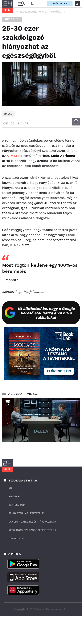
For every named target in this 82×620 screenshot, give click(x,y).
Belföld (12, 19)
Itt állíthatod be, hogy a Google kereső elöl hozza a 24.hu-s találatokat (46, 313)
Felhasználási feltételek (26, 513)
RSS (10, 488)
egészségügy (28, 11)
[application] (41, 420)
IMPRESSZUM (16, 504)
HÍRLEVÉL (14, 496)
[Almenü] (21, 3)
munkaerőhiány (53, 11)
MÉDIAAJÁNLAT (18, 538)
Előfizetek (60, 3)
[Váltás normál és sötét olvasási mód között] (32, 3)
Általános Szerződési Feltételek (32, 530)
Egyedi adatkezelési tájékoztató (32, 521)
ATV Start (14, 156)
